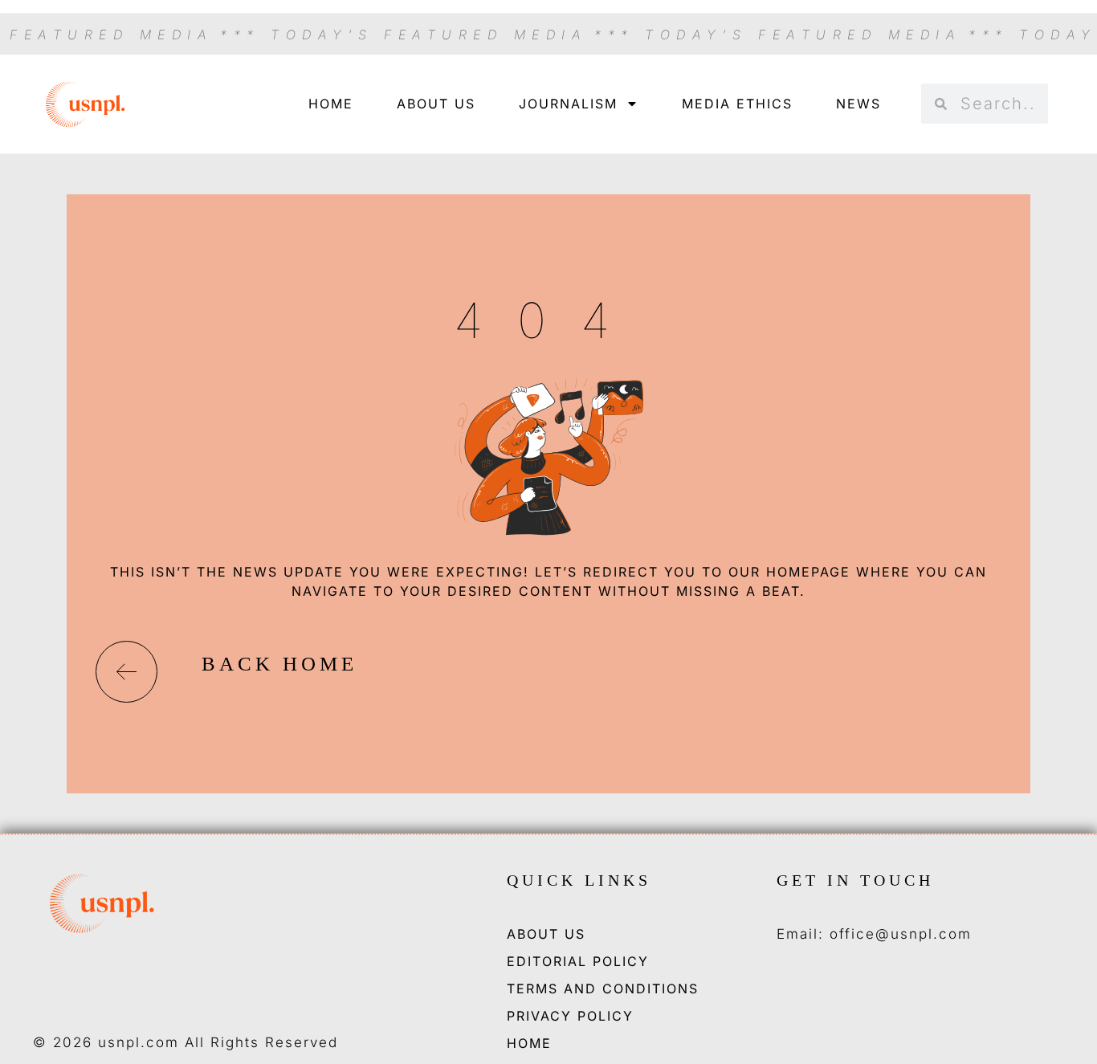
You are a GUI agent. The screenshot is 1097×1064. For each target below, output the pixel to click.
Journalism (568, 104)
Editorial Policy (578, 961)
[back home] (126, 672)
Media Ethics (737, 104)
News (858, 104)
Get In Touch (855, 880)
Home (330, 104)
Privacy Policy (570, 1016)
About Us (436, 104)
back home (279, 664)
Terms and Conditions (603, 988)
